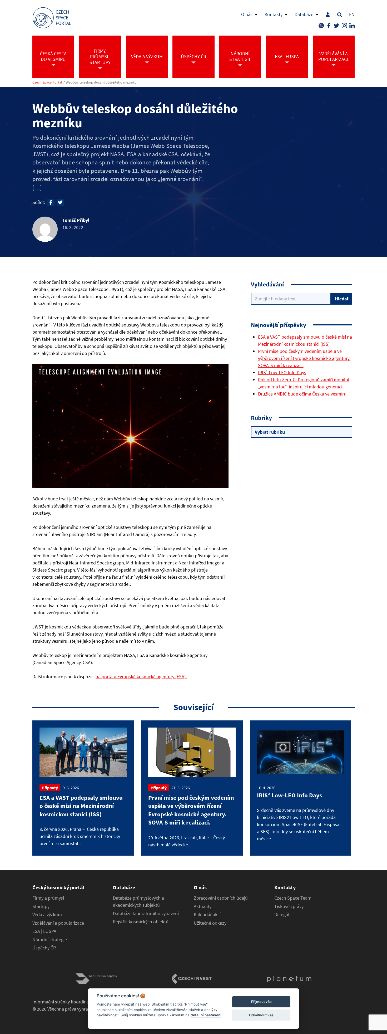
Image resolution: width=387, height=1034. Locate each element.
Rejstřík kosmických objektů (140, 922)
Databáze (304, 14)
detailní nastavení (206, 1015)
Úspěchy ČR (44, 948)
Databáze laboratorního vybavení (146, 913)
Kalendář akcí (207, 915)
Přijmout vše (261, 1002)
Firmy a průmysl (48, 898)
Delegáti (282, 915)
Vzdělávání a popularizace (58, 923)
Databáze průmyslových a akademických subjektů (138, 901)
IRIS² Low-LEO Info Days (282, 372)
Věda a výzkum (47, 915)
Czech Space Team (292, 898)
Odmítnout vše (261, 1015)
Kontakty (273, 14)
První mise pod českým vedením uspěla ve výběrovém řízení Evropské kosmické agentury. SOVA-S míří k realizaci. (304, 358)
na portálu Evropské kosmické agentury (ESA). (141, 677)
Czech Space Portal (47, 82)
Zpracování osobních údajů (221, 898)
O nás (246, 14)
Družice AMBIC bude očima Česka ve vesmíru (302, 394)
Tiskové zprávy (289, 906)
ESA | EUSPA (44, 931)
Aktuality (202, 906)
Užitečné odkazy (210, 923)
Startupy (40, 906)
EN (352, 14)
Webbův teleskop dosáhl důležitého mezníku (101, 82)
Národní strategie (49, 940)
